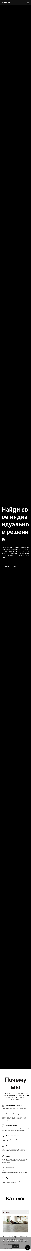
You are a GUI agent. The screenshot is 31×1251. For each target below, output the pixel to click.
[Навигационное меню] (28, 3)
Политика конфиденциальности (10, 1241)
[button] (10, 566)
